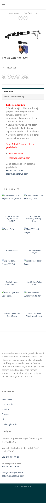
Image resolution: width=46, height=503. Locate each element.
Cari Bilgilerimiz (9, 424)
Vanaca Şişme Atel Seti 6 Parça (12, 315)
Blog (4, 419)
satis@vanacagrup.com (17, 173)
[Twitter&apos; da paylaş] (13, 77)
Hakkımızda (7, 404)
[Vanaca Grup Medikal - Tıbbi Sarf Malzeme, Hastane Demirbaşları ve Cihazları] (23, 4)
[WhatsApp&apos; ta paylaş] (4, 77)
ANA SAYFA (7, 399)
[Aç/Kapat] (4, 68)
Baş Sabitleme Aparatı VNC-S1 (11, 283)
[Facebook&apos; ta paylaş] (9, 77)
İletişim (5, 409)
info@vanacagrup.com (13, 472)
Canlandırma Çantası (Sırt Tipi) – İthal (34, 218)
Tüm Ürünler (30, 13)
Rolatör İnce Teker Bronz (34, 283)
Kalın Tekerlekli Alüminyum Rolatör (34, 315)
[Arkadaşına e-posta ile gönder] (18, 77)
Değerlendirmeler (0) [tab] (14, 97)
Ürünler (5, 414)
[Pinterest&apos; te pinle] (23, 77)
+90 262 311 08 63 (14, 170)
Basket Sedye (12, 250)
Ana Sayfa (14, 13)
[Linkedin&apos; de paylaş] (27, 77)
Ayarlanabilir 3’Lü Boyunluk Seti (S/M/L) (11, 218)
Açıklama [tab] (8, 91)
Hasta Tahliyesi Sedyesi (34, 251)
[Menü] (3, 4)
